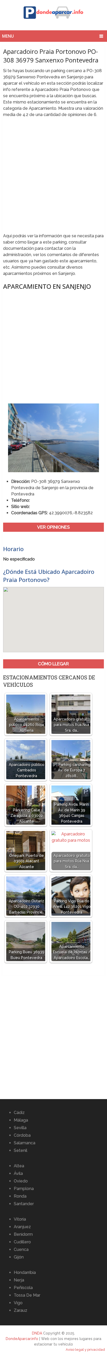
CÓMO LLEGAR (53, 663)
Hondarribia (25, 1272)
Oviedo (21, 1181)
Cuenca (21, 1249)
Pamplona (24, 1188)
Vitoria (20, 1219)
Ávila (18, 1173)
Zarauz (20, 1310)
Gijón (19, 1257)
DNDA (37, 1333)
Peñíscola (23, 1287)
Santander (24, 1203)
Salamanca (24, 1142)
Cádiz (19, 1112)
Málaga (21, 1120)
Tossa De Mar (27, 1295)
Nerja (19, 1280)
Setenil (20, 1150)
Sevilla (20, 1127)
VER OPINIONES (53, 527)
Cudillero (22, 1241)
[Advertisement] (53, 177)
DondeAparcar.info (22, 1339)
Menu (8, 36)
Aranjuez (22, 1226)
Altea (19, 1165)
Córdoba (22, 1135)
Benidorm (23, 1234)
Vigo (18, 1302)
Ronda (20, 1196)
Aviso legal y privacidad (85, 1350)
